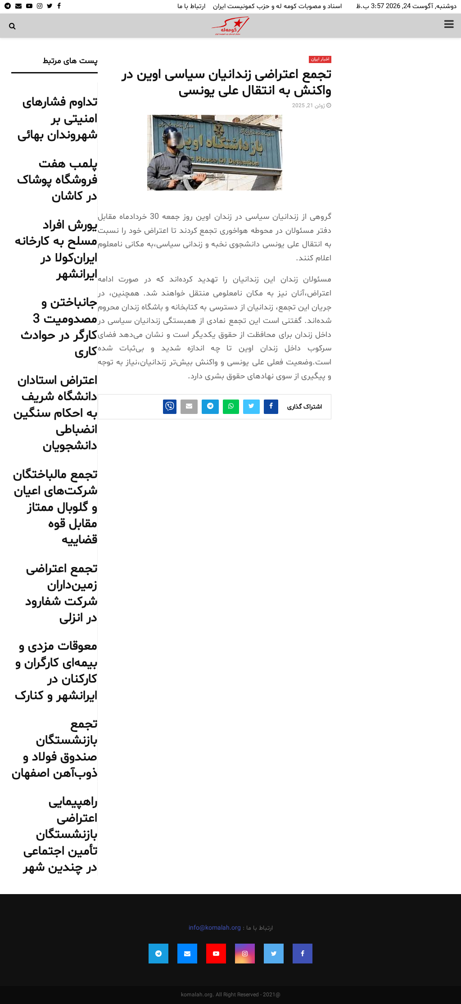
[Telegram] (158, 953)
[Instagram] (245, 953)
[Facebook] (302, 953)
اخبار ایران (320, 59)
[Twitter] (274, 953)
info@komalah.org (215, 928)
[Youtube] (216, 953)
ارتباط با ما (191, 6)
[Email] (187, 953)
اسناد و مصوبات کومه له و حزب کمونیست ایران (277, 6)
